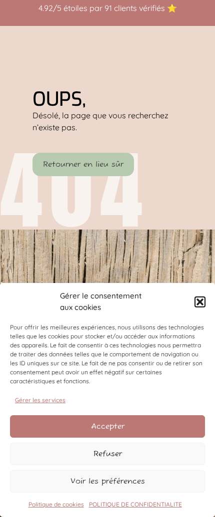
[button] (200, 302)
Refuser (108, 454)
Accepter (107, 426)
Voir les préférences (107, 481)
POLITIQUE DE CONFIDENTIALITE (135, 504)
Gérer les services (40, 400)
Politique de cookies (56, 504)
